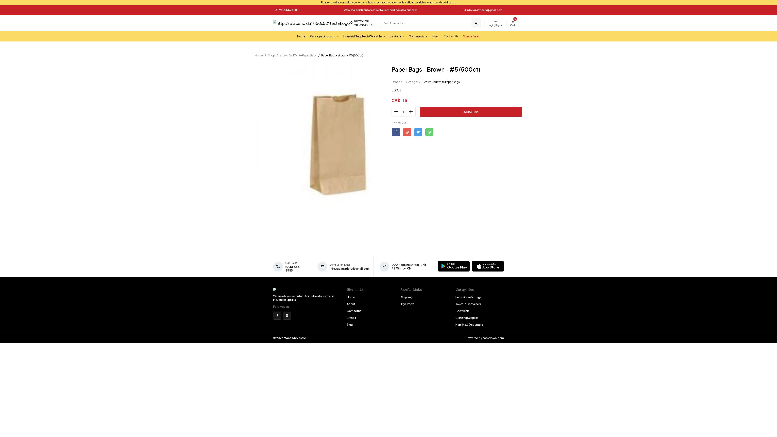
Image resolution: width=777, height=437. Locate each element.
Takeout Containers (468, 304)
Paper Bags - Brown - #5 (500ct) (342, 55)
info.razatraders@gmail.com (484, 10)
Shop (271, 55)
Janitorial (396, 36)
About (351, 304)
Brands (351, 317)
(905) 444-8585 (288, 10)
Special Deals (471, 36)
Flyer (435, 36)
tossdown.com (493, 338)
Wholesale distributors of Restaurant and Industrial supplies (380, 10)
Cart (512, 25)
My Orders (407, 304)
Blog (350, 324)
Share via (399, 123)
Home (301, 36)
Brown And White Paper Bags (298, 55)
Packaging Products (323, 36)
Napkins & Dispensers (469, 324)
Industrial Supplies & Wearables (363, 36)
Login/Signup (495, 25)
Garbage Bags (418, 36)
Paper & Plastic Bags (468, 297)
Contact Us (451, 36)
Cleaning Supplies (466, 317)
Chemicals (462, 311)
